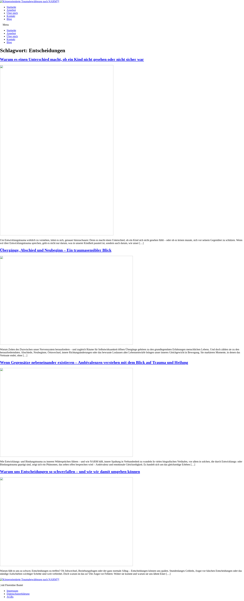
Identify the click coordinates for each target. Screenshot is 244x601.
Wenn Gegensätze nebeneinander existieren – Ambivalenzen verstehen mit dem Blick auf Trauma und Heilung (94, 362)
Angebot (11, 10)
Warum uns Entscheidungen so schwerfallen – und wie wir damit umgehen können (70, 471)
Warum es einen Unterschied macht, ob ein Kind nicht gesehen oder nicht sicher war (72, 59)
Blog (9, 19)
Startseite (11, 7)
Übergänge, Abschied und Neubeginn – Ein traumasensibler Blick (55, 250)
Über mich (12, 13)
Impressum (12, 590)
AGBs (10, 596)
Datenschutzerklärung (18, 593)
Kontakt (11, 16)
